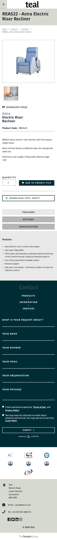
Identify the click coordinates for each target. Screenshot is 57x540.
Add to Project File (38, 183)
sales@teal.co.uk (23, 505)
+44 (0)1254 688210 (21, 512)
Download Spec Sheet (24, 198)
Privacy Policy (12, 410)
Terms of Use (39, 407)
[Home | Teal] (32, 4)
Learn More (11, 420)
